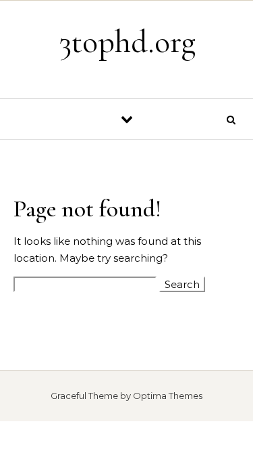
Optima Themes (167, 395)
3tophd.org (127, 42)
